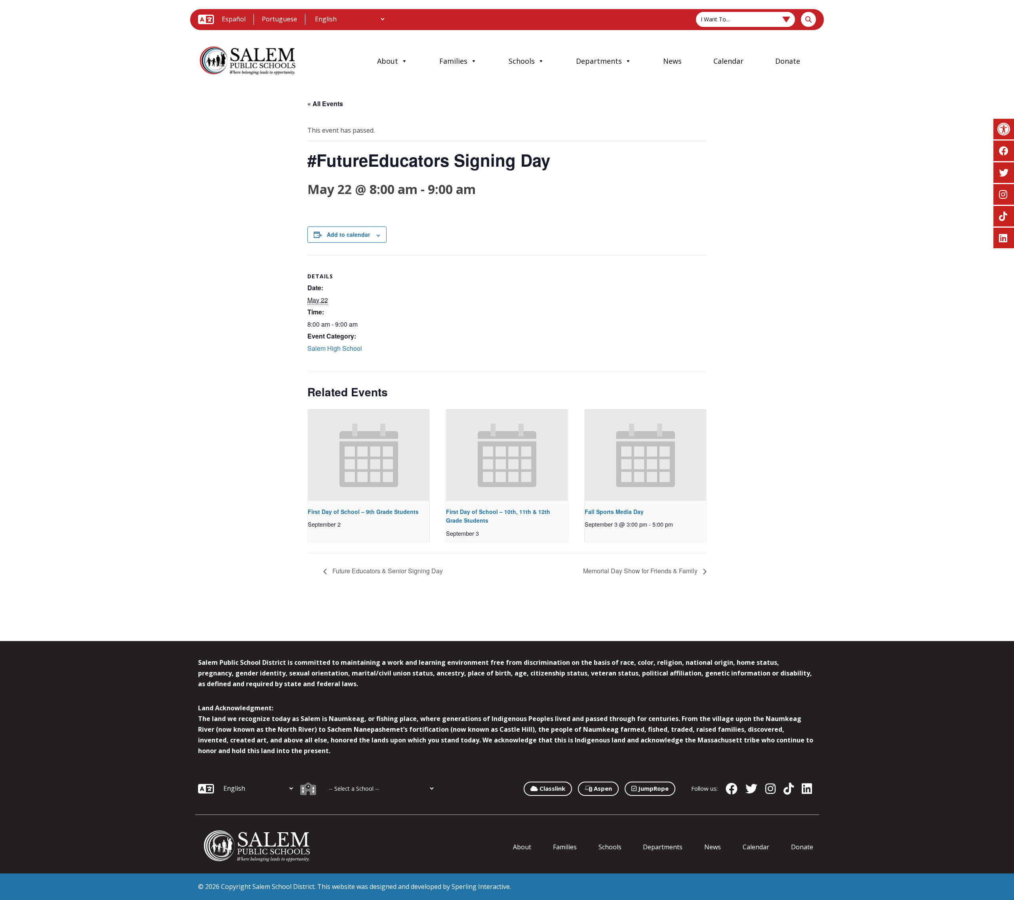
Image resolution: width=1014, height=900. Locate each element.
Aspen (602, 788)
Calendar (728, 61)
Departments (599, 61)
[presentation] (368, 454)
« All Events (325, 103)
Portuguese (279, 19)
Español (234, 19)
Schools (522, 61)
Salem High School (334, 348)
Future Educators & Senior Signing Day (387, 570)
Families (453, 61)
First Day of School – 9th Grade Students (363, 512)
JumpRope (653, 788)
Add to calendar (348, 234)
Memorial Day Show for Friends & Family (641, 570)
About (387, 61)
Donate (787, 61)
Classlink (551, 788)
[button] (1003, 129)
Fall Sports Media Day (614, 512)
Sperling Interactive (481, 886)
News (672, 61)
